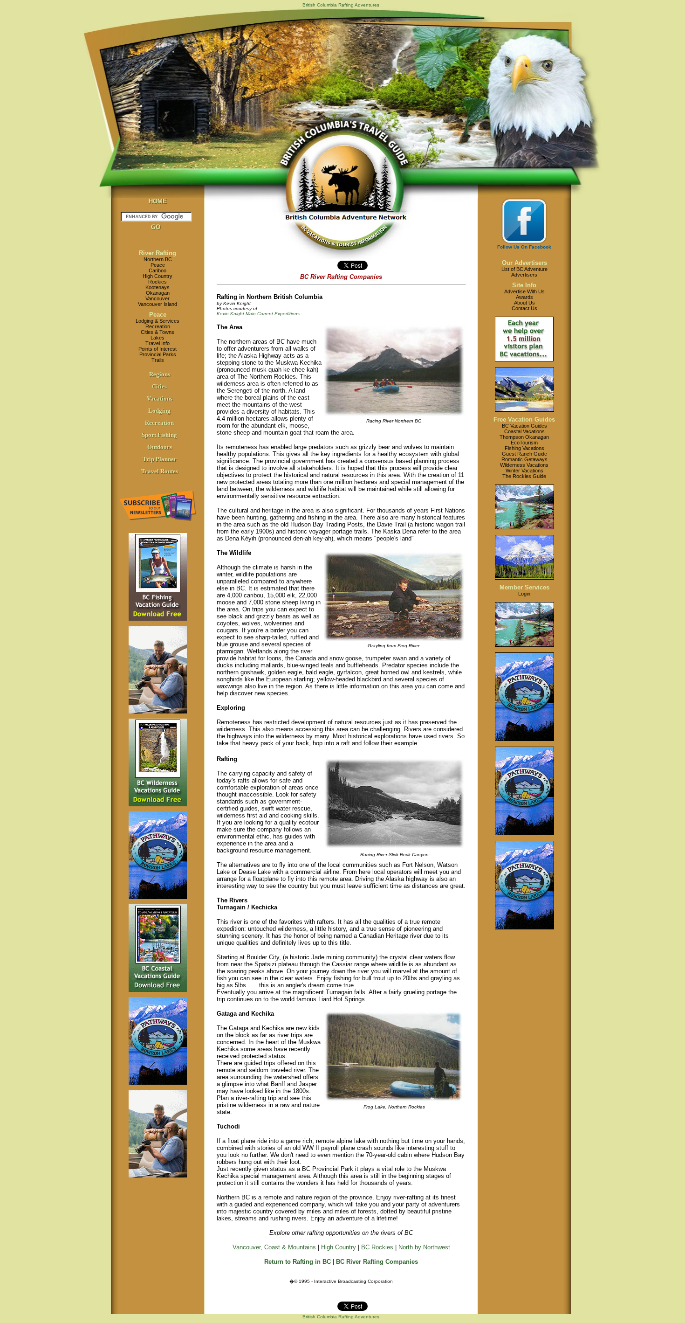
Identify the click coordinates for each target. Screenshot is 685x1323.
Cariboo (157, 270)
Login (524, 593)
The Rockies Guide (524, 476)
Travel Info (157, 343)
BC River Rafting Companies (377, 1261)
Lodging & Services (157, 321)
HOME (158, 201)
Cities (159, 386)
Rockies (157, 281)
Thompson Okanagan (524, 437)
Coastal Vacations (524, 431)
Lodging (159, 410)
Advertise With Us (524, 291)
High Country (157, 276)
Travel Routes (159, 471)
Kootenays (157, 287)
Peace (158, 265)
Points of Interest (157, 349)
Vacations (159, 398)
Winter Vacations (524, 470)
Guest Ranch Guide (524, 454)
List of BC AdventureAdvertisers (524, 271)
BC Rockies (377, 1247)
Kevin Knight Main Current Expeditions (258, 313)
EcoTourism (524, 442)
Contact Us (524, 308)
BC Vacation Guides (524, 426)
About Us (524, 302)
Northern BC (158, 259)
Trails (157, 360)
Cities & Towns (157, 332)
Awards (524, 297)
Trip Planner (160, 459)
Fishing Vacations (524, 448)
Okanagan (158, 293)
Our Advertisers (524, 262)
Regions (159, 374)
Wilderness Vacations (524, 465)
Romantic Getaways (524, 459)
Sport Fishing (159, 434)
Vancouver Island (157, 304)
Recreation (157, 326)
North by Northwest (424, 1247)
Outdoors (159, 446)
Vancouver (157, 298)
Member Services (524, 587)
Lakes (157, 337)
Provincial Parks (157, 354)
